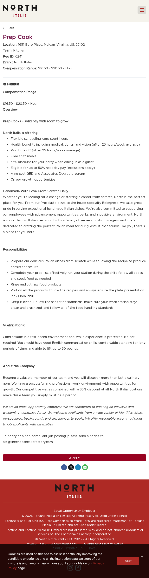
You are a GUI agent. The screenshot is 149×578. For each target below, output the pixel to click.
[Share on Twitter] (71, 467)
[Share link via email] (84, 467)
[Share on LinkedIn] (77, 467)
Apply (74, 458)
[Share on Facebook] (64, 467)
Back (11, 28)
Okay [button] (128, 561)
